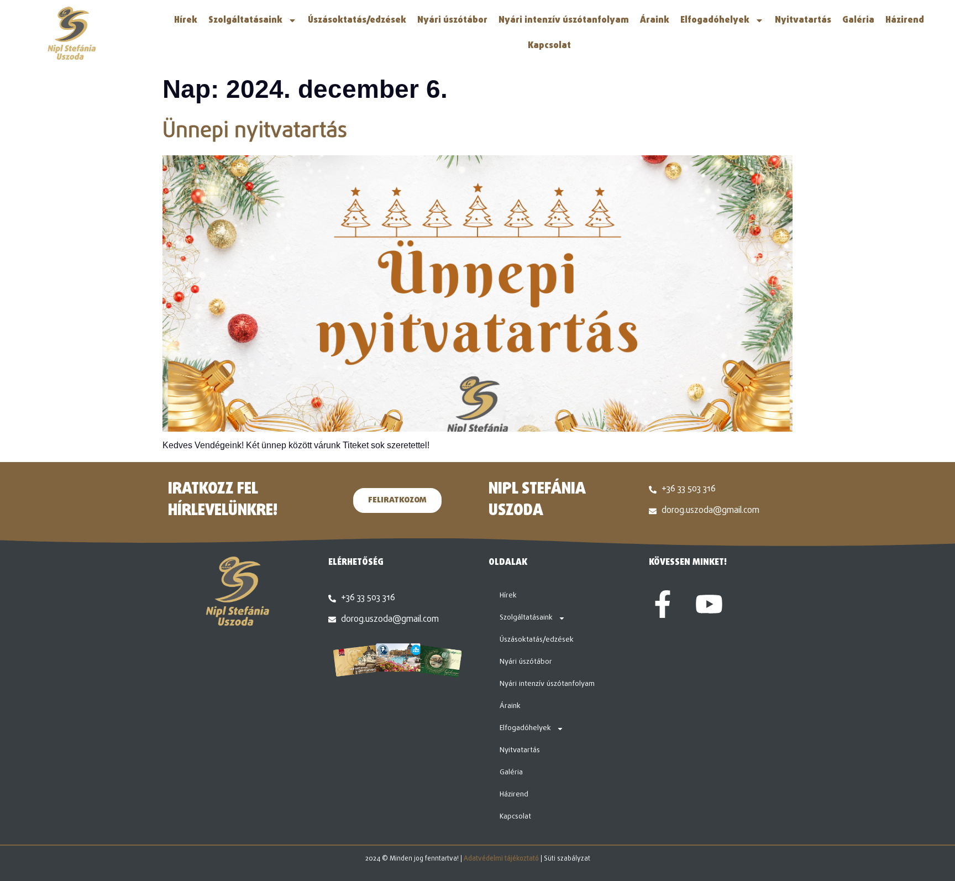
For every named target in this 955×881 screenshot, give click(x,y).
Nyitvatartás (803, 20)
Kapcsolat (549, 46)
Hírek (185, 20)
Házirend (904, 20)
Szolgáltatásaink (245, 20)
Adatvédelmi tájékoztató (501, 859)
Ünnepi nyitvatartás (254, 132)
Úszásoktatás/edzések (357, 20)
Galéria (858, 20)
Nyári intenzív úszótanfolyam (564, 20)
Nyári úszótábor (452, 20)
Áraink (654, 20)
